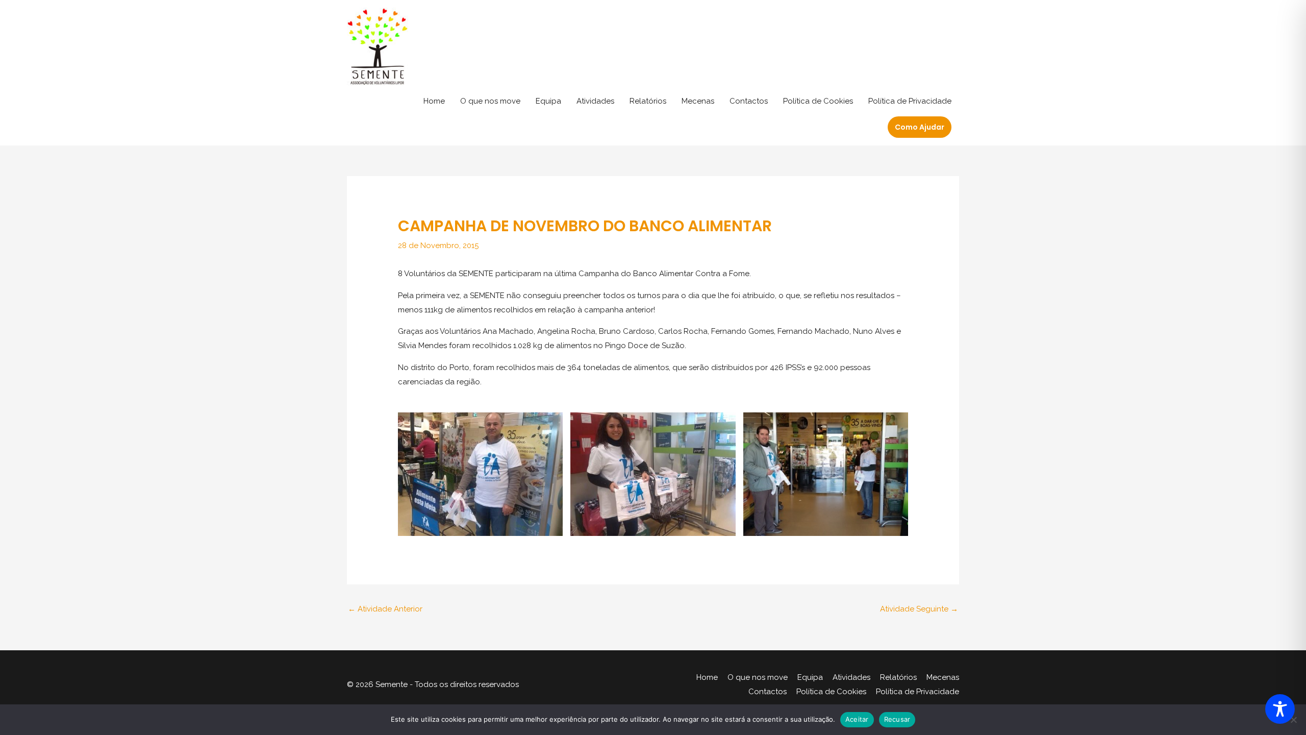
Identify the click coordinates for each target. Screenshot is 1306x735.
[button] (919, 127)
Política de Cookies (818, 101)
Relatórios (648, 101)
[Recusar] (1293, 720)
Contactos (749, 101)
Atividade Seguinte (919, 609)
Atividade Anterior (385, 609)
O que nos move (490, 101)
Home (434, 101)
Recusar (897, 719)
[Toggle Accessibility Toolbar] (1280, 709)
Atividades (595, 101)
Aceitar (857, 719)
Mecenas (698, 101)
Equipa (548, 101)
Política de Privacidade (909, 101)
